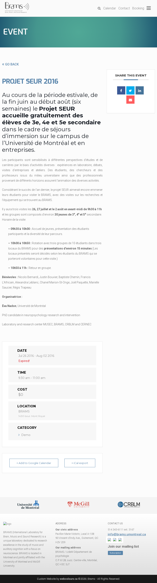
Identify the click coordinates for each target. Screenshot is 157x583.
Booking (138, 8)
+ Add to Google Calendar (34, 463)
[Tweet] (130, 90)
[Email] (130, 99)
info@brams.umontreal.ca (127, 534)
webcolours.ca (68, 578)
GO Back (10, 64)
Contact (124, 8)
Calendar (109, 8)
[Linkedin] (140, 90)
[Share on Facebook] (121, 90)
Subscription (115, 553)
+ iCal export (80, 463)
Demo (25, 435)
